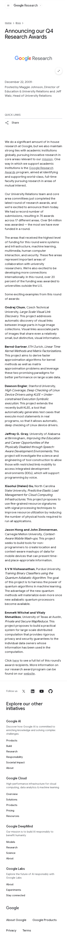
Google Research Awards (29, 170)
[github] (50, 691)
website (29, 673)
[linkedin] (33, 691)
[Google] (12, 908)
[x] (24, 691)
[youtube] (41, 691)
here (16, 660)
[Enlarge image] (58, 70)
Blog (18, 23)
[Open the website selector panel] (40, 5)
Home (8, 23)
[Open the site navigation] (8, 5)
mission (47, 159)
